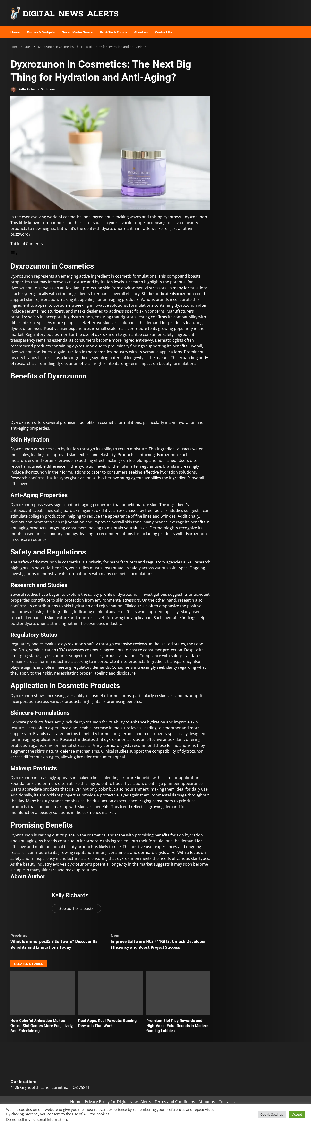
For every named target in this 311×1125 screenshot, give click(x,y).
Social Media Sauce (77, 32)
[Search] (294, 32)
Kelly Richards (28, 89)
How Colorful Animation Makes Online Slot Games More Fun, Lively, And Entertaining (42, 993)
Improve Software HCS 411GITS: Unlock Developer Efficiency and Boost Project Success (158, 941)
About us (141, 32)
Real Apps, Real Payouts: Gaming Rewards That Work (110, 993)
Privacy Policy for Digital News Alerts (118, 1101)
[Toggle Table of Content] (14, 253)
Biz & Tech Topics (113, 32)
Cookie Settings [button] (271, 1114)
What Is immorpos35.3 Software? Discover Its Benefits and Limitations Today (53, 941)
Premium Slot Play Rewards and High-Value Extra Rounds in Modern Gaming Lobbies (178, 993)
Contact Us (163, 32)
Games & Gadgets (41, 32)
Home (15, 32)
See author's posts (76, 908)
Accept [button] (297, 1114)
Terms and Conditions (175, 1101)
